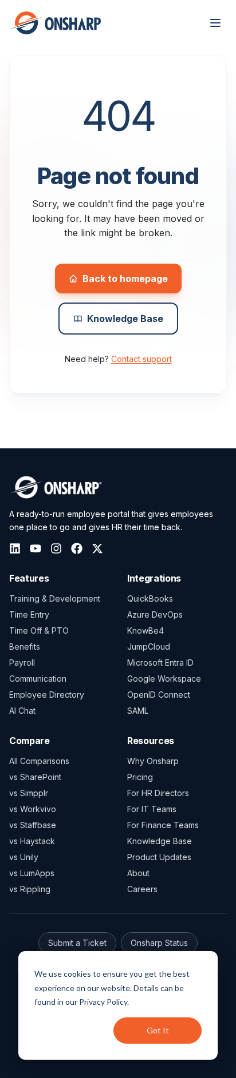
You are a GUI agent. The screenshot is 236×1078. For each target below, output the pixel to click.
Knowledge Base (125, 318)
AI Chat (22, 710)
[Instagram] (56, 548)
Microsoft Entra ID (160, 662)
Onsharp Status (159, 943)
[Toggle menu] (215, 22)
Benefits (24, 646)
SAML (137, 710)
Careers (142, 889)
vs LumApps (31, 873)
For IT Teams (151, 809)
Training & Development (54, 598)
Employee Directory (46, 694)
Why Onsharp (153, 761)
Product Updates (159, 857)
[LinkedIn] (15, 548)
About (138, 873)
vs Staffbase (32, 825)
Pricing (140, 777)
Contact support (141, 359)
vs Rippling (29, 889)
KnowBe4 (145, 630)
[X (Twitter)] (97, 548)
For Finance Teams (163, 825)
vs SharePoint (35, 777)
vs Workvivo (32, 809)
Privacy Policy (103, 1002)
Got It (158, 1030)
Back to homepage (125, 278)
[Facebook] (76, 548)
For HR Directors (158, 793)
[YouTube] (35, 548)
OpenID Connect (158, 694)
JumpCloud (148, 646)
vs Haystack (32, 841)
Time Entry (29, 614)
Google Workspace (164, 678)
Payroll (22, 662)
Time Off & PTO (39, 630)
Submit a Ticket (77, 943)
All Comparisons (39, 761)
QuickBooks (150, 598)
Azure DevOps (155, 614)
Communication (37, 678)
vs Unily (23, 857)
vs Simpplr (28, 793)
